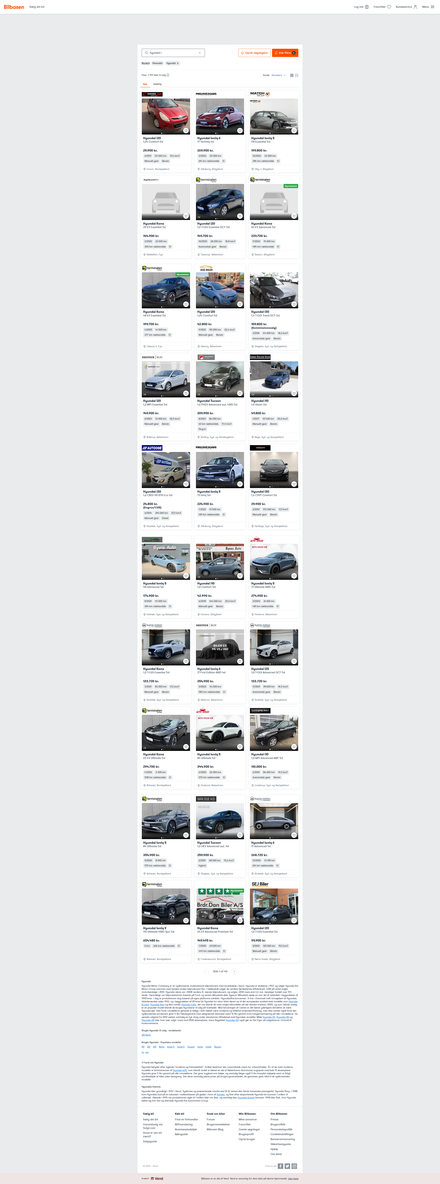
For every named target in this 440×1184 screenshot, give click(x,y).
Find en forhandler (186, 1119)
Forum (211, 1119)
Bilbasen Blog (215, 1129)
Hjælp (274, 1149)
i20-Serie (146, 1035)
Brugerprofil (246, 1134)
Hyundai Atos (157, 1004)
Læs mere (293, 1178)
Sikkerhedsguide (281, 1144)
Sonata (220, 1094)
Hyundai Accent (246, 1097)
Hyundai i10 (269, 1017)
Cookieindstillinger (282, 1134)
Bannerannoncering (283, 1139)
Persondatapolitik (281, 1129)
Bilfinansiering (184, 1124)
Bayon (217, 1046)
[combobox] (173, 53)
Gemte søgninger (249, 1129)
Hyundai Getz (188, 1004)
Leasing (157, 84)
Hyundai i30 (148, 1020)
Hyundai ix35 (180, 1070)
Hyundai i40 (232, 1020)
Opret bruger (247, 1139)
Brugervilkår (278, 1124)
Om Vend (276, 1154)
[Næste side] (234, 971)
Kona (161, 1046)
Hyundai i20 (282, 1017)
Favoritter (245, 1124)
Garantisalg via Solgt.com (153, 1126)
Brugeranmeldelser (218, 1124)
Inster (209, 1046)
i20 (148, 1046)
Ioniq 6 (181, 1046)
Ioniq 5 (170, 1046)
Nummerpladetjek (186, 1129)
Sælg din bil (150, 1119)
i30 (154, 1046)
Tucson (191, 1046)
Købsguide (181, 1134)
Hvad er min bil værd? (152, 1134)
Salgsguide (150, 1141)
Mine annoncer (248, 1119)
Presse (274, 1119)
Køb (145, 84)
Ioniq (200, 1046)
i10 (143, 1046)
